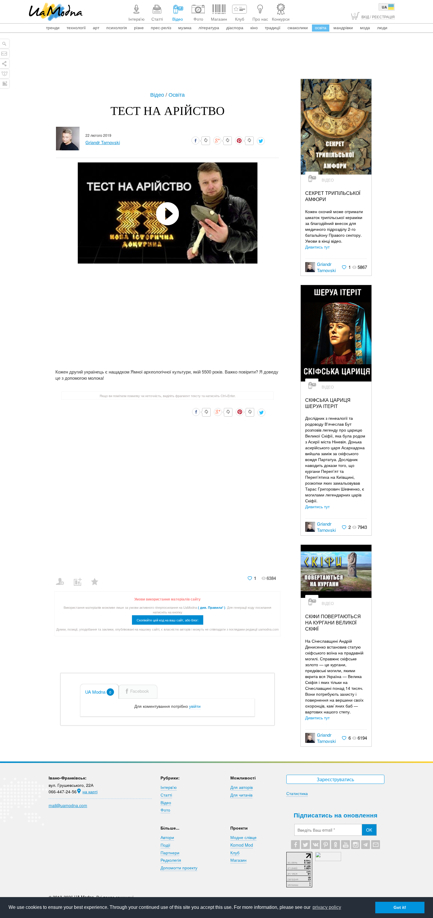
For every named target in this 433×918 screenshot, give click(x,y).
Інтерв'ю (169, 787)
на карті (89, 791)
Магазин (238, 860)
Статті (166, 795)
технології (76, 27)
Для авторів (241, 787)
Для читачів (241, 795)
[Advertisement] (216, 62)
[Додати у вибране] (97, 578)
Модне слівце (243, 837)
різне (139, 27)
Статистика (297, 793)
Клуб (234, 853)
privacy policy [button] (327, 907)
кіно (254, 27)
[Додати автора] (62, 578)
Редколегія (171, 860)
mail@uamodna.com (68, 805)
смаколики (297, 27)
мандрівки (343, 27)
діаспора (234, 27)
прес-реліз (161, 27)
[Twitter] (305, 844)
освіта (320, 27)
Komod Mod (241, 845)
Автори (167, 837)
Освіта (176, 94)
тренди (53, 27)
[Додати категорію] (80, 578)
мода (365, 27)
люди (382, 27)
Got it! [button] (400, 907)
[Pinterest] (325, 844)
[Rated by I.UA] (328, 859)
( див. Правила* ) (211, 607)
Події (165, 845)
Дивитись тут (317, 247)
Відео (158, 94)
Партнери (170, 853)
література (209, 27)
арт (96, 27)
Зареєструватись (335, 779)
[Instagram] (355, 844)
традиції (272, 27)
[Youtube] (345, 844)
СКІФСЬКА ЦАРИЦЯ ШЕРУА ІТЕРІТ (328, 403)
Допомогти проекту (179, 868)
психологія (116, 27)
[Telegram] (365, 844)
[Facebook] (295, 844)
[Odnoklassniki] (335, 844)
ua (384, 7)
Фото (165, 810)
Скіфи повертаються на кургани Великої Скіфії (333, 622)
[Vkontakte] (315, 844)
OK (369, 830)
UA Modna (98, 692)
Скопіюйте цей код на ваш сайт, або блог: (168, 620)
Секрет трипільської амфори (332, 196)
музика (184, 27)
